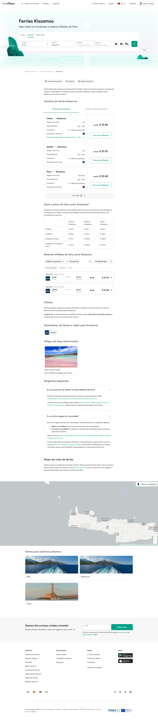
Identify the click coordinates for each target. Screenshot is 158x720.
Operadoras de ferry (33, 674)
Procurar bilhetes (101, 135)
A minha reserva (98, 3)
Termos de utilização (47, 709)
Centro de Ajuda (93, 658)
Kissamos (59, 71)
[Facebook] (115, 692)
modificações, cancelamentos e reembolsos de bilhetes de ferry (72, 399)
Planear (46, 3)
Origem (24, 42)
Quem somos (61, 654)
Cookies (58, 709)
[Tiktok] (125, 692)
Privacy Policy (122, 632)
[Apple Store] (125, 661)
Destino (54, 42)
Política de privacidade (70, 709)
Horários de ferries (46, 71)
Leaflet (122, 545)
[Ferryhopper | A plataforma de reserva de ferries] (9, 3)
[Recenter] (155, 534)
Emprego (59, 662)
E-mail (86, 625)
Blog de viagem (31, 658)
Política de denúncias (87, 709)
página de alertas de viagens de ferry (67, 444)
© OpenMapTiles (137, 545)
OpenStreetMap (153, 545)
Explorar (56, 3)
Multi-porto (40, 35)
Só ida (23, 35)
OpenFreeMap (129, 545)
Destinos (28, 662)
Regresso (31, 35)
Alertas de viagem (94, 667)
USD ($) (133, 3)
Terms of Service (87, 634)
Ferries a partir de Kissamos (96, 109)
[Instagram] (120, 692)
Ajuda (111, 3)
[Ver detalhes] (74, 629)
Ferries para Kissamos (61, 109)
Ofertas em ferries (32, 3)
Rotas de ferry (30, 666)
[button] (67, 261)
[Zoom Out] (155, 542)
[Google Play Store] (125, 655)
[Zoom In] (155, 538)
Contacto (91, 662)
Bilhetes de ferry (31, 71)
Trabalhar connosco (64, 658)
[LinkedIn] (130, 692)
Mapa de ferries (80, 467)
